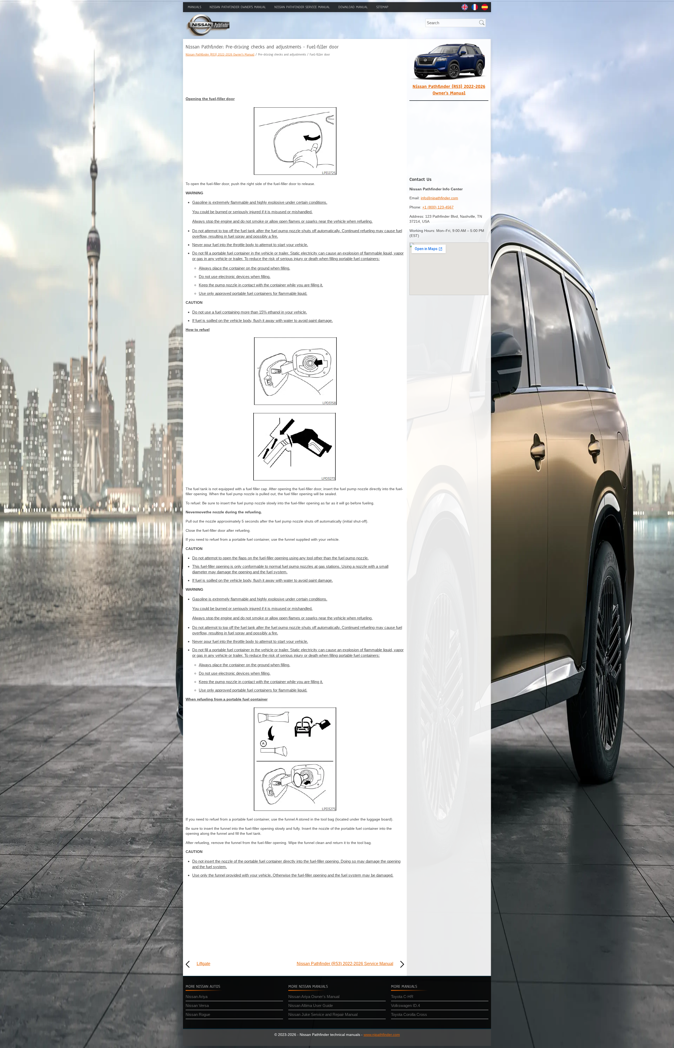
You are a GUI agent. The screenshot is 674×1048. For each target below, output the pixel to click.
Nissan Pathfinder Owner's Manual (238, 7)
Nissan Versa (197, 1005)
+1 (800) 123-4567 (438, 207)
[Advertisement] (295, 76)
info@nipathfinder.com (439, 198)
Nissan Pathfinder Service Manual (302, 7)
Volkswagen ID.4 (405, 1005)
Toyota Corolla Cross (409, 1014)
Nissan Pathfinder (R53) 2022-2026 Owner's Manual (220, 54)
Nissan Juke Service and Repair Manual (323, 1014)
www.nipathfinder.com (382, 1034)
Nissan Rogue (198, 1014)
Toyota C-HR (402, 996)
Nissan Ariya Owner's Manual (313, 996)
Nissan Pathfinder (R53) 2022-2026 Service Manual (345, 963)
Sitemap (382, 7)
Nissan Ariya (196, 996)
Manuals (194, 7)
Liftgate (203, 963)
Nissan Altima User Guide (310, 1005)
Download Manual (353, 7)
